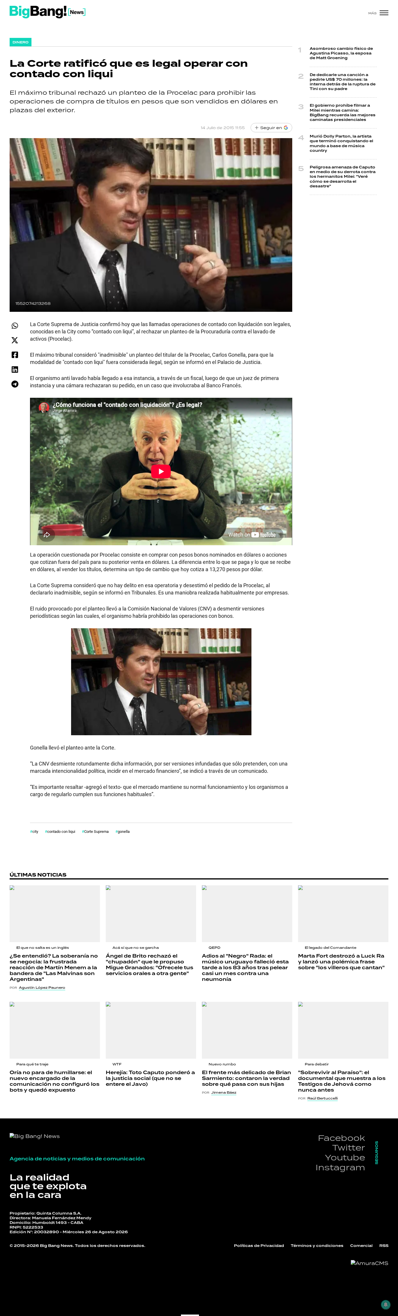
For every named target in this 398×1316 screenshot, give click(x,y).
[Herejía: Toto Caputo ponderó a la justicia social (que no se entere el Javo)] (151, 1030)
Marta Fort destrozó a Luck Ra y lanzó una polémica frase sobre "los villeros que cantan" (341, 962)
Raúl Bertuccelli (322, 1098)
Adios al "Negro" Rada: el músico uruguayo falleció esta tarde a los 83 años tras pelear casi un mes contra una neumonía (245, 967)
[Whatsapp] (15, 326)
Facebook (341, 1137)
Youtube (345, 1157)
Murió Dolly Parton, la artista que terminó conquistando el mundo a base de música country (341, 144)
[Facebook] (15, 355)
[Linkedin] (15, 369)
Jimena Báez (223, 1092)
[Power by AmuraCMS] (369, 1263)
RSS (383, 1246)
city (35, 831)
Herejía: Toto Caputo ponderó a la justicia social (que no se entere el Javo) (150, 1078)
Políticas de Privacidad (259, 1246)
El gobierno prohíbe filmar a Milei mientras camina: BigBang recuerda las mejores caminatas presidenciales (343, 113)
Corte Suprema (96, 831)
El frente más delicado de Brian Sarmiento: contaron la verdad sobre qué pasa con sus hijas (246, 1078)
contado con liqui (61, 831)
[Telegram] (15, 384)
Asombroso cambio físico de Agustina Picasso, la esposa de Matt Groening (341, 53)
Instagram (340, 1167)
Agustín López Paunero (42, 987)
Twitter (348, 1147)
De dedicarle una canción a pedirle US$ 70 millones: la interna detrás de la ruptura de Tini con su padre (343, 82)
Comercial (361, 1246)
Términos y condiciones (317, 1246)
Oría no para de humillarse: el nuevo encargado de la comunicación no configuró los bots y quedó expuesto (54, 1081)
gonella (124, 831)
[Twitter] (15, 340)
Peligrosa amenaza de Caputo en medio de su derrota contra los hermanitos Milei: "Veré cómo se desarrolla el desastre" (343, 177)
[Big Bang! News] (47, 12)
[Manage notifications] (385, 1304)
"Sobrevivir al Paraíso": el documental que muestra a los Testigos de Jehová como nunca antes (341, 1081)
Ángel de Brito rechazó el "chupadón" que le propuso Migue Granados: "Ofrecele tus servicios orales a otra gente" (149, 964)
